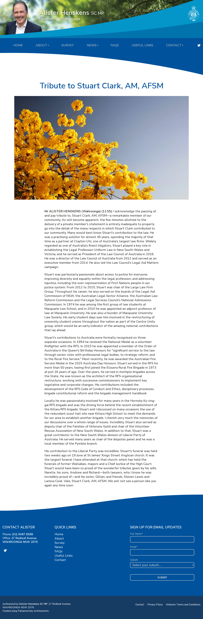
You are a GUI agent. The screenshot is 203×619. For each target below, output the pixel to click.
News (91, 45)
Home (18, 45)
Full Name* (136, 534)
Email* (133, 547)
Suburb (134, 560)
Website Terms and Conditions (183, 604)
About (41, 45)
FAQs (115, 45)
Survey (67, 45)
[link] (199, 45)
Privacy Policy (155, 604)
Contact (173, 45)
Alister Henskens (71, 14)
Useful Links (142, 45)
